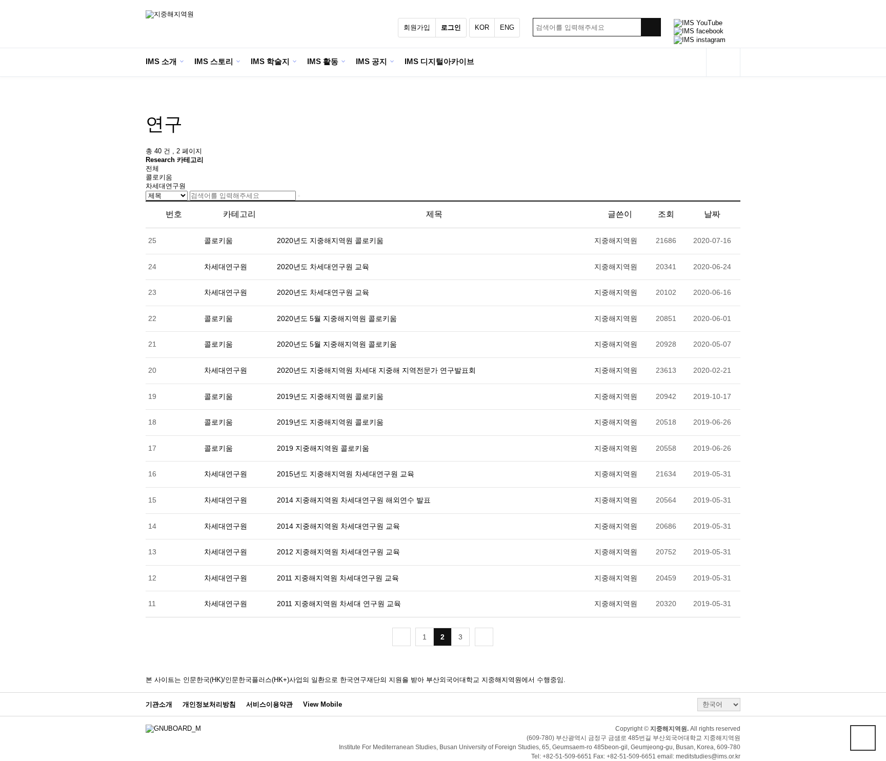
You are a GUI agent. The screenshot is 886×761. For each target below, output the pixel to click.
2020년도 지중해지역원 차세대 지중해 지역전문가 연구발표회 (376, 370)
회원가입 (417, 27)
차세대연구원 (166, 186)
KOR (482, 27)
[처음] (401, 637)
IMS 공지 (371, 61)
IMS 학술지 (270, 61)
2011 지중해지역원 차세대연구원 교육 (338, 578)
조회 (666, 214)
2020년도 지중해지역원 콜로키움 (330, 240)
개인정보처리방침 (209, 704)
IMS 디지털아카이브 (439, 61)
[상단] (863, 738)
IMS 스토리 (213, 61)
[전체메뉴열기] (723, 62)
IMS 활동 (322, 61)
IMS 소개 (161, 61)
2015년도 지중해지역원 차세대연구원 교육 (345, 474)
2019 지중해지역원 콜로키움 (323, 448)
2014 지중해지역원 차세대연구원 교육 (338, 526)
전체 (152, 168)
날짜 (712, 214)
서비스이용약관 (269, 704)
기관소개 (159, 704)
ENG (507, 27)
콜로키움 (159, 177)
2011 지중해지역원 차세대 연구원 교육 (339, 603)
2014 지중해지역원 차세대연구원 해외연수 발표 (354, 500)
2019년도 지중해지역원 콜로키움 (330, 396)
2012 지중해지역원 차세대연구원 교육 (338, 552)
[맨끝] (484, 637)
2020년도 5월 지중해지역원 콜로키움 (337, 318)
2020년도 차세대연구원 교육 (323, 267)
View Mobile (322, 704)
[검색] (650, 27)
